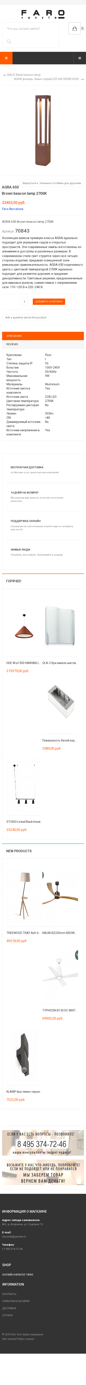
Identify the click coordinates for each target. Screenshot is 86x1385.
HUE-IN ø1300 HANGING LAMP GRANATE (32, 663)
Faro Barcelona (12, 209)
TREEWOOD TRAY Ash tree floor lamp (31, 933)
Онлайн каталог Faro (17, 1274)
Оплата (7, 1315)
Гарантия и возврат (16, 1301)
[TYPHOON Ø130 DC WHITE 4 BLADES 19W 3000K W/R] (60, 972)
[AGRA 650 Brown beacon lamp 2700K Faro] (43, 130)
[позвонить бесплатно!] (43, 1143)
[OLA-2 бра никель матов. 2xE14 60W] (60, 625)
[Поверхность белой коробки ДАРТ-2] (60, 703)
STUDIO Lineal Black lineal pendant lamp (32, 821)
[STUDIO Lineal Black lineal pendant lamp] (24, 784)
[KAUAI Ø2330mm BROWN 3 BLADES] (60, 895)
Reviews (12, 344)
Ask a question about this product (25, 317)
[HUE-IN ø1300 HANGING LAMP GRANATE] (24, 625)
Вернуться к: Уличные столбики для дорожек (52, 183)
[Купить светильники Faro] (43, 14)
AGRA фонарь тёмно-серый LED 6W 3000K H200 (46, 79)
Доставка (9, 1308)
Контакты (9, 1294)
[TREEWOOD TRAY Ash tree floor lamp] (24, 895)
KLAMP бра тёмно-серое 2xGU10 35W (31, 1091)
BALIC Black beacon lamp (24, 74)
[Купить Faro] (43, 1172)
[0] (74, 28)
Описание (14, 335)
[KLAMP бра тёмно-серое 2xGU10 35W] (24, 1054)
